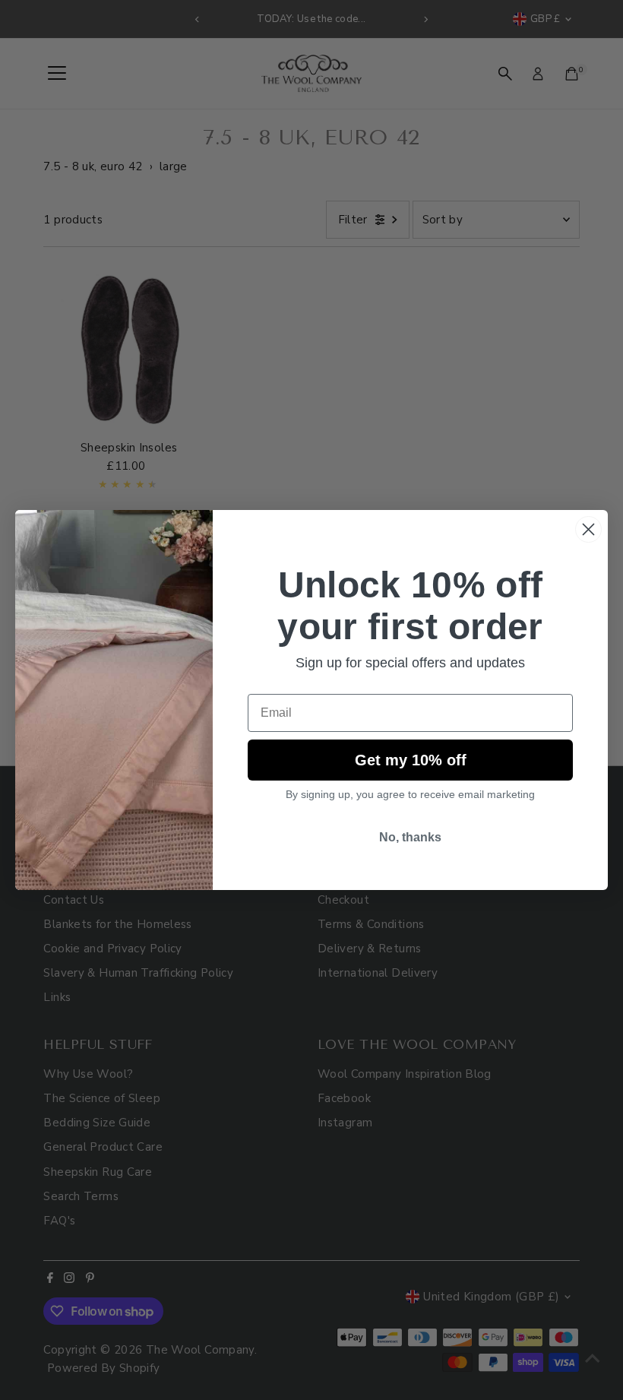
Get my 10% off (410, 760)
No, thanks (410, 837)
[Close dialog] (588, 529)
